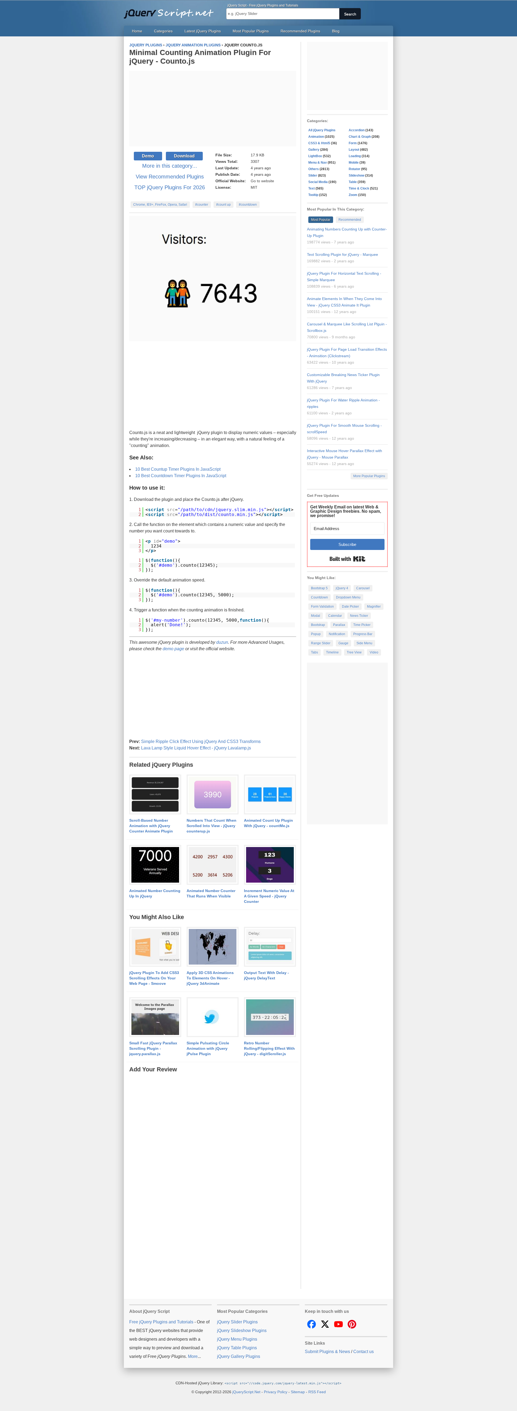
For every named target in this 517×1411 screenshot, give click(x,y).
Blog (336, 31)
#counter (201, 205)
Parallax (339, 625)
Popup (316, 634)
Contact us (363, 1351)
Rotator (354, 169)
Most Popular (320, 220)
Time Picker (362, 625)
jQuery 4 (342, 588)
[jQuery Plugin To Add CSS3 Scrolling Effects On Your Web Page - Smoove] (155, 947)
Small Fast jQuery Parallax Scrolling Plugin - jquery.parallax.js (153, 1048)
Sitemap (298, 1392)
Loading (355, 156)
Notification (337, 634)
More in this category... (169, 166)
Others (313, 169)
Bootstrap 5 (319, 588)
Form (353, 143)
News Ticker (359, 616)
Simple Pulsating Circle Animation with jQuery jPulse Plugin (208, 1048)
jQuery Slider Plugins (237, 1322)
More (193, 1356)
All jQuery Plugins (322, 130)
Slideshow (356, 175)
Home (137, 31)
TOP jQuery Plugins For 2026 (169, 187)
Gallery (313, 150)
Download (184, 156)
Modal (315, 616)
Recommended (349, 220)
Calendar (335, 616)
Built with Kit (347, 559)
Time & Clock (359, 188)
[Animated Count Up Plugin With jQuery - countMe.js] (270, 795)
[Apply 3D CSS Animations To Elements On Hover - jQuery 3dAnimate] (213, 947)
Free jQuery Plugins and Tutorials (171, 11)
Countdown (319, 597)
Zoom (353, 195)
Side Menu (364, 643)
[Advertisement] (212, 108)
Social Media (318, 182)
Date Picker (350, 606)
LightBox (315, 156)
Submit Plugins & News (327, 1351)
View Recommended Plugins (170, 177)
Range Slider (320, 643)
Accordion (357, 130)
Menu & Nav (317, 162)
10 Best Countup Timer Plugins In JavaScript (178, 469)
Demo (148, 156)
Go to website (262, 181)
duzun (222, 642)
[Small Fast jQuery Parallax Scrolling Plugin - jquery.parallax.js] (155, 1017)
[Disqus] (213, 1141)
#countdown (248, 205)
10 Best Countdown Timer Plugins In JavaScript (180, 475)
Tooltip (313, 195)
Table (353, 182)
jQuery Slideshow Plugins (242, 1330)
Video (374, 652)
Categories (163, 31)
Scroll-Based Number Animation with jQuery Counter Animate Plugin (151, 825)
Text (311, 188)
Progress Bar (362, 634)
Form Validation (322, 606)
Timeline (332, 652)
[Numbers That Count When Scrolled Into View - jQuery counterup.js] (213, 795)
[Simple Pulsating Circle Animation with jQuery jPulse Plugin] (213, 1017)
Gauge (343, 643)
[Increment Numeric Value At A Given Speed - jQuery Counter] (270, 865)
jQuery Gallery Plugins (238, 1356)
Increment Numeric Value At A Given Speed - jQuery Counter (269, 896)
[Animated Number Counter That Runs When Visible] (213, 865)
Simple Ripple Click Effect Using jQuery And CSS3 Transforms (201, 741)
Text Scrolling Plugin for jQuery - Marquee (342, 254)
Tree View (354, 652)
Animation (316, 137)
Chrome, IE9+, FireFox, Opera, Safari (160, 205)
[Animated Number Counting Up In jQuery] (155, 865)
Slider (312, 175)
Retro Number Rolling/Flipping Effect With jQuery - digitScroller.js (269, 1048)
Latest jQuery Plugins (202, 31)
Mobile (354, 162)
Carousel (363, 588)
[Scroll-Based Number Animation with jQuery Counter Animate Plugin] (155, 795)
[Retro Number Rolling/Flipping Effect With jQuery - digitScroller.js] (270, 1017)
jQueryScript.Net (246, 1392)
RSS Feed (317, 1392)
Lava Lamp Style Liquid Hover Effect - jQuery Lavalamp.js (196, 748)
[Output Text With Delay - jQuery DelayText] (270, 947)
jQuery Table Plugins (237, 1347)
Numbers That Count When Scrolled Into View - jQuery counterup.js (211, 825)
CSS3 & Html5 (319, 143)
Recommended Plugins (300, 31)
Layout (354, 150)
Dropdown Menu (348, 597)
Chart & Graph (360, 137)
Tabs (314, 652)
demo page (173, 648)
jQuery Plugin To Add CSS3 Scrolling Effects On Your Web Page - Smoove (154, 978)
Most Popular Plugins (251, 31)
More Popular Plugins (369, 476)
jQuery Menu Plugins (237, 1339)
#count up (223, 205)
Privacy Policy (275, 1392)
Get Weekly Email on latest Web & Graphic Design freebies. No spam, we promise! (345, 511)
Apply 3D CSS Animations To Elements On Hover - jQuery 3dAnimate (210, 978)
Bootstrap (318, 625)
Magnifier (374, 606)
